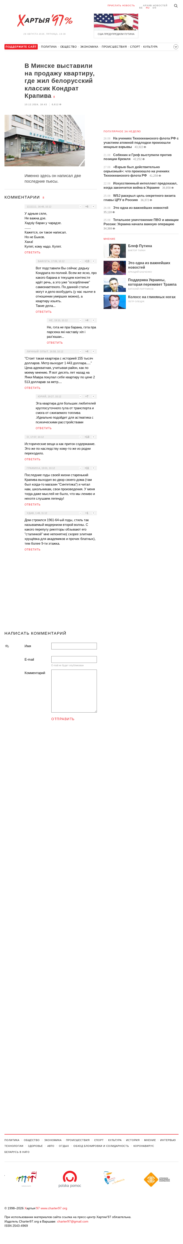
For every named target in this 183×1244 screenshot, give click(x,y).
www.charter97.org (54, 1208)
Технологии (13, 1146)
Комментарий (35, 673)
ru (148, 7)
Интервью (168, 1140)
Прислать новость (121, 5)
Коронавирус (143, 1146)
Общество (68, 46)
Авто (51, 1146)
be (141, 7)
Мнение (110, 239)
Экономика (89, 46)
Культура (150, 46)
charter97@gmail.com (72, 1221)
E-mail (29, 659)
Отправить (63, 719)
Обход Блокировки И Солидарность (101, 1146)
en (154, 7)
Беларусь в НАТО (17, 1152)
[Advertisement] (50, 593)
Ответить (33, 252)
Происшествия (114, 46)
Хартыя (45, 20)
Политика (49, 46)
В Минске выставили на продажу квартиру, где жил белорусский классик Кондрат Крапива (60, 80)
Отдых (64, 1146)
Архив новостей (155, 5)
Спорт (135, 46)
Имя (28, 646)
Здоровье (35, 1146)
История (133, 1140)
